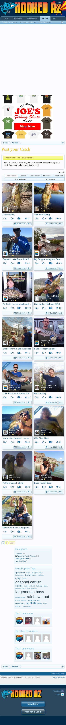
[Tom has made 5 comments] (46, 656)
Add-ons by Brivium (32, 677)
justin (11, 475)
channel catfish (28, 582)
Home (6, 18)
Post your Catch (15, 209)
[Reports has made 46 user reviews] (28, 638)
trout (45, 603)
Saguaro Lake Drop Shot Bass (17, 259)
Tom (11, 341)
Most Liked (47, 176)
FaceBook (57, 691)
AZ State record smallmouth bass (19, 304)
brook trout (19, 575)
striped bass (20, 603)
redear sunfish (20, 600)
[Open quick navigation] (63, 143)
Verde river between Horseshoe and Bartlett (24, 438)
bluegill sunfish (37, 573)
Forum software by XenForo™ (12, 677)
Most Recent (11, 176)
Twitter (58, 694)
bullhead (41, 575)
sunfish (31, 603)
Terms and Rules (58, 677)
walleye (18, 606)
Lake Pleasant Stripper (45, 348)
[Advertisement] (33, 60)
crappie (19, 586)
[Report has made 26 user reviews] (46, 638)
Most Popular (35, 176)
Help (62, 674)
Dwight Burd (14, 430)
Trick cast (13, 206)
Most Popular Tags (25, 568)
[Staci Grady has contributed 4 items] (37, 621)
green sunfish (20, 588)
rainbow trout (38, 597)
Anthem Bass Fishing (13, 483)
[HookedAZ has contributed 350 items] (19, 621)
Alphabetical (50, 179)
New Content (43, 22)
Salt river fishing (42, 214)
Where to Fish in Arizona (26, 556)
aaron (43, 430)
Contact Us (55, 674)
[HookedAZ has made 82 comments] (19, 656)
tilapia (39, 603)
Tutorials (19, 553)
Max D (44, 475)
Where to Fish (32, 18)
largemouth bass (29, 592)
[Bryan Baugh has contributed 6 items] (28, 621)
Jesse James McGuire (51, 296)
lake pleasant (32, 588)
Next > (12, 543)
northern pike (20, 597)
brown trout (30, 575)
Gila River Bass (41, 438)
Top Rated (59, 176)
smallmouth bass (34, 600)
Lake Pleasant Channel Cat (16, 393)
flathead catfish (42, 586)
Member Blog (21, 561)
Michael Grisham (48, 385)
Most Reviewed (20, 179)
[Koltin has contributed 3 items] (46, 621)
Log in (59, 2)
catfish (24, 578)
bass (28, 573)
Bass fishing (40, 393)
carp (17, 578)
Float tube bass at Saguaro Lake (19, 527)
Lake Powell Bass (42, 483)
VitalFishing (14, 251)
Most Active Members (27, 22)
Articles (45, 18)
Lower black (8, 214)
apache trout (20, 573)
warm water (27, 606)
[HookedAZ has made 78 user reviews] (19, 638)
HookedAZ (45, 251)
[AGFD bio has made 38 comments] (28, 656)
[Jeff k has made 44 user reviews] (37, 638)
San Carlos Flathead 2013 (47, 304)
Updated (23, 176)
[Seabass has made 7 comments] (37, 656)
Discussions (17, 18)
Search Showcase (9, 22)
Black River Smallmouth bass (17, 348)
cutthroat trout (29, 586)
